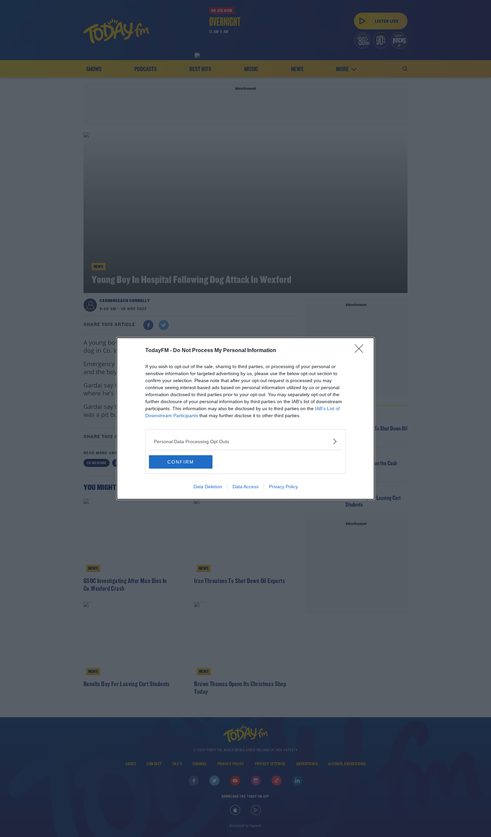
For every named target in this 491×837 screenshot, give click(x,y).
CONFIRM (180, 462)
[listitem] (245, 441)
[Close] (361, 350)
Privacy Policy (283, 486)
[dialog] (245, 418)
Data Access (245, 486)
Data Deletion (207, 486)
